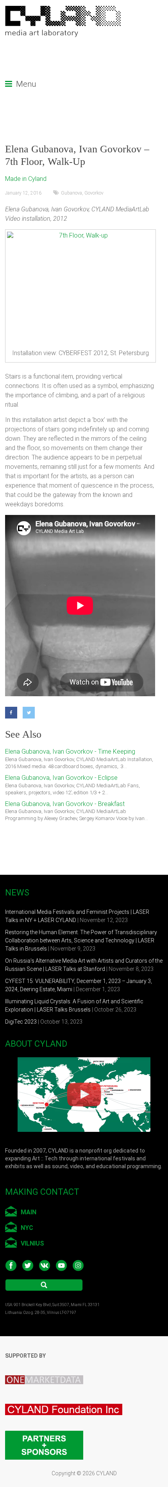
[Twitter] (29, 712)
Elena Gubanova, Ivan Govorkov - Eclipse (61, 777)
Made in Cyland (25, 178)
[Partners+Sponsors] (44, 1429)
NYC (27, 1227)
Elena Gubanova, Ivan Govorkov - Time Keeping (70, 751)
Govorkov (94, 193)
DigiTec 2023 (21, 1022)
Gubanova (71, 193)
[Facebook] (11, 712)
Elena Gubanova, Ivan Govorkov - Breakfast (65, 804)
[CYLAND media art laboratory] (63, 9)
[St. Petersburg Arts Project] (67, 1398)
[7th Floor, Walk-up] (80, 288)
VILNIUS (32, 1243)
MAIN (28, 1212)
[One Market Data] (48, 1369)
